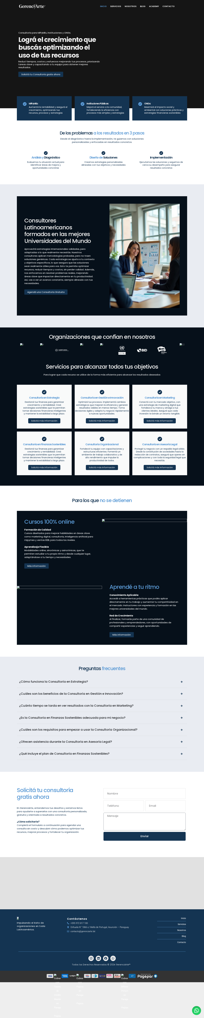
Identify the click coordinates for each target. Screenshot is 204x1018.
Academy (154, 6)
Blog (142, 6)
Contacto (168, 6)
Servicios (115, 6)
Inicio (103, 6)
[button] (196, 1010)
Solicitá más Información (44, 420)
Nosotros (130, 6)
